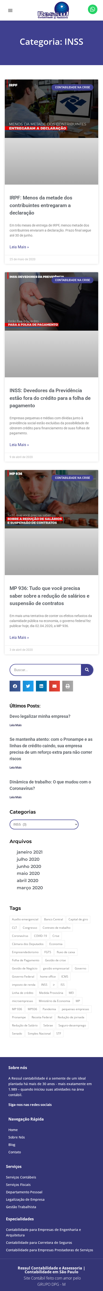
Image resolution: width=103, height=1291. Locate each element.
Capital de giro (78, 919)
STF (58, 1033)
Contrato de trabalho (56, 928)
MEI (71, 993)
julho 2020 (28, 859)
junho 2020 (29, 866)
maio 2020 (28, 873)
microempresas (22, 1001)
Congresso (30, 928)
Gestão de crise (55, 960)
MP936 (32, 1009)
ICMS (64, 976)
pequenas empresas (75, 1009)
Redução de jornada (71, 1017)
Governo (80, 968)
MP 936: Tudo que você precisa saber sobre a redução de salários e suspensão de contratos (49, 595)
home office (48, 976)
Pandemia (49, 1009)
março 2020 (30, 887)
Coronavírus (20, 936)
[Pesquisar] (87, 669)
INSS (44, 985)
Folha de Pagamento (25, 960)
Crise (55, 936)
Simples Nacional (39, 1033)
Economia (56, 944)
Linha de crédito (22, 993)
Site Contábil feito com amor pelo (52, 1278)
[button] (10, 10)
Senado (17, 1033)
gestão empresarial (56, 968)
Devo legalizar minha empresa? (40, 716)
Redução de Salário (25, 1025)
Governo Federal (23, 976)
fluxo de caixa (66, 952)
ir (54, 985)
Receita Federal (42, 1017)
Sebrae (48, 1025)
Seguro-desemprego (72, 1025)
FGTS (47, 952)
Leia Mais (16, 725)
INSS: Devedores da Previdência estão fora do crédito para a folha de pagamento (50, 398)
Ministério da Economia (54, 1001)
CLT (14, 928)
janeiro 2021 (30, 852)
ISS (63, 985)
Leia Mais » (19, 247)
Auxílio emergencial (25, 919)
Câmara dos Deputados (28, 944)
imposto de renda (23, 985)
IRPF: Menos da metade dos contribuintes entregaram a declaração (41, 205)
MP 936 (17, 1009)
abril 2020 (27, 880)
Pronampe (19, 1017)
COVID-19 (40, 936)
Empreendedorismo (25, 952)
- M (51, 1284)
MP (78, 1001)
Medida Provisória (51, 993)
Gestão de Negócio (24, 968)
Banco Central (53, 919)
